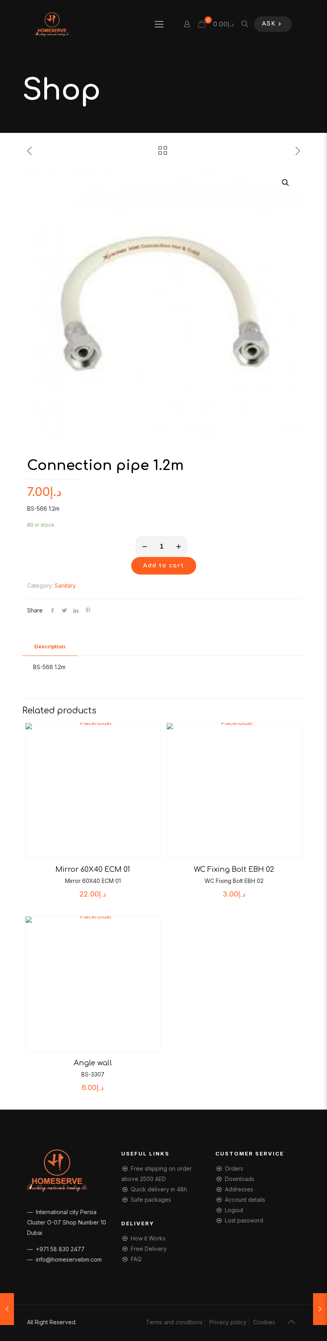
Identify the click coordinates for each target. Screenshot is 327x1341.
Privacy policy (227, 1322)
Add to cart (163, 566)
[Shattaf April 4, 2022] (7, 1309)
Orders (234, 1168)
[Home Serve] (52, 24)
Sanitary (65, 585)
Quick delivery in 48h (159, 1189)
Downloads (239, 1178)
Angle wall (93, 1063)
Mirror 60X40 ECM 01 (92, 869)
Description (49, 646)
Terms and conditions (174, 1322)
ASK (269, 24)
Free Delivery (149, 1248)
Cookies (264, 1322)
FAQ (136, 1259)
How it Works (148, 1238)
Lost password (244, 1220)
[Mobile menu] (159, 24)
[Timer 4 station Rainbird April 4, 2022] (320, 1309)
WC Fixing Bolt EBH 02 (234, 869)
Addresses (239, 1189)
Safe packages (151, 1199)
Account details (245, 1199)
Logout (234, 1210)
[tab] (49, 647)
